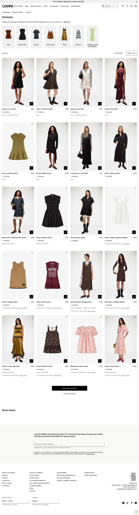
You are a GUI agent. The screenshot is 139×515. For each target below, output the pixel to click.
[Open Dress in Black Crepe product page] (52, 146)
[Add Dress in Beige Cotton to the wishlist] (32, 252)
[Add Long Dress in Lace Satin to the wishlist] (101, 124)
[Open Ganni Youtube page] (135, 503)
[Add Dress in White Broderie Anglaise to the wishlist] (135, 188)
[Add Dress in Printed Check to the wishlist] (66, 317)
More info (67, 22)
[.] (69, 1)
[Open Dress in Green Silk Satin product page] (18, 339)
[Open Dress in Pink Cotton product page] (121, 339)
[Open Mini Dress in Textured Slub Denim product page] (18, 211)
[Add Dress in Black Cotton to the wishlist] (135, 124)
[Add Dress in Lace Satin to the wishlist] (32, 59)
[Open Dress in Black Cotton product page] (121, 146)
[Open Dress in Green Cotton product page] (18, 146)
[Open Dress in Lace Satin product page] (18, 82)
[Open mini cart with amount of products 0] (135, 6)
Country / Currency (6, 497)
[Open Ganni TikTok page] (127, 503)
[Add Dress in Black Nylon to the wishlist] (101, 188)
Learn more (126, 244)
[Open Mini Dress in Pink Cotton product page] (87, 339)
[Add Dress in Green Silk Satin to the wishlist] (32, 317)
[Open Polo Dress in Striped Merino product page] (121, 275)
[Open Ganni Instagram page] (123, 503)
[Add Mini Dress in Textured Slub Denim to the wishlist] (32, 188)
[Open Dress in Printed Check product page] (52, 339)
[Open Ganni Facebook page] (131, 503)
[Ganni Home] (7, 6)
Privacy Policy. (90, 454)
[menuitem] (18, 6)
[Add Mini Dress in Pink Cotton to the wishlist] (101, 317)
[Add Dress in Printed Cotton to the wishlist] (66, 59)
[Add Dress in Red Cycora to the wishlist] (66, 252)
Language (34, 497)
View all (4, 53)
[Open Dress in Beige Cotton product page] (18, 275)
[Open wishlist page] (127, 6)
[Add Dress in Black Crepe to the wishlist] (66, 124)
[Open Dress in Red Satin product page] (121, 82)
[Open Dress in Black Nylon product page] (87, 211)
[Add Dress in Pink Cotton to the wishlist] (135, 317)
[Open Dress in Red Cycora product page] (52, 275)
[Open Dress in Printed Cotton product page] (52, 82)
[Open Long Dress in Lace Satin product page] (87, 146)
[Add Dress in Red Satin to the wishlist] (135, 59)
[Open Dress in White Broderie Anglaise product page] (121, 211)
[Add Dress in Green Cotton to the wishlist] (32, 124)
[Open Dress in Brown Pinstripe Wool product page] (87, 275)
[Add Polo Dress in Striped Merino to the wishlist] (135, 252)
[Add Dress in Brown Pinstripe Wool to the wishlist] (101, 252)
